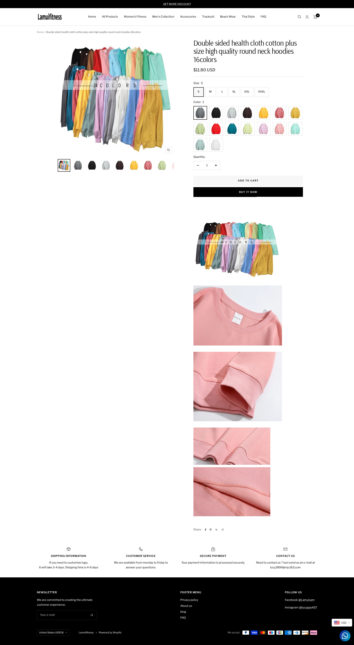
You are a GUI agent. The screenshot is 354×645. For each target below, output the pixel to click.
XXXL (261, 91)
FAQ (263, 16)
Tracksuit (208, 16)
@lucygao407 (308, 607)
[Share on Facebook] (205, 529)
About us (186, 605)
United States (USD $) (51, 632)
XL (234, 91)
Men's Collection (163, 16)
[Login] (307, 16)
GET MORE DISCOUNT (177, 4)
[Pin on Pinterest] (210, 529)
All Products (110, 16)
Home (92, 16)
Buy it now (248, 191)
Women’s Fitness (135, 16)
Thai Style (248, 16)
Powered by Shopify (110, 632)
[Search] (299, 16)
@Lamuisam (307, 600)
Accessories (188, 16)
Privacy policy (189, 600)
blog (183, 611)
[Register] (91, 615)
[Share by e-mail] (222, 530)
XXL (247, 91)
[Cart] (315, 17)
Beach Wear (228, 16)
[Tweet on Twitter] (216, 529)
